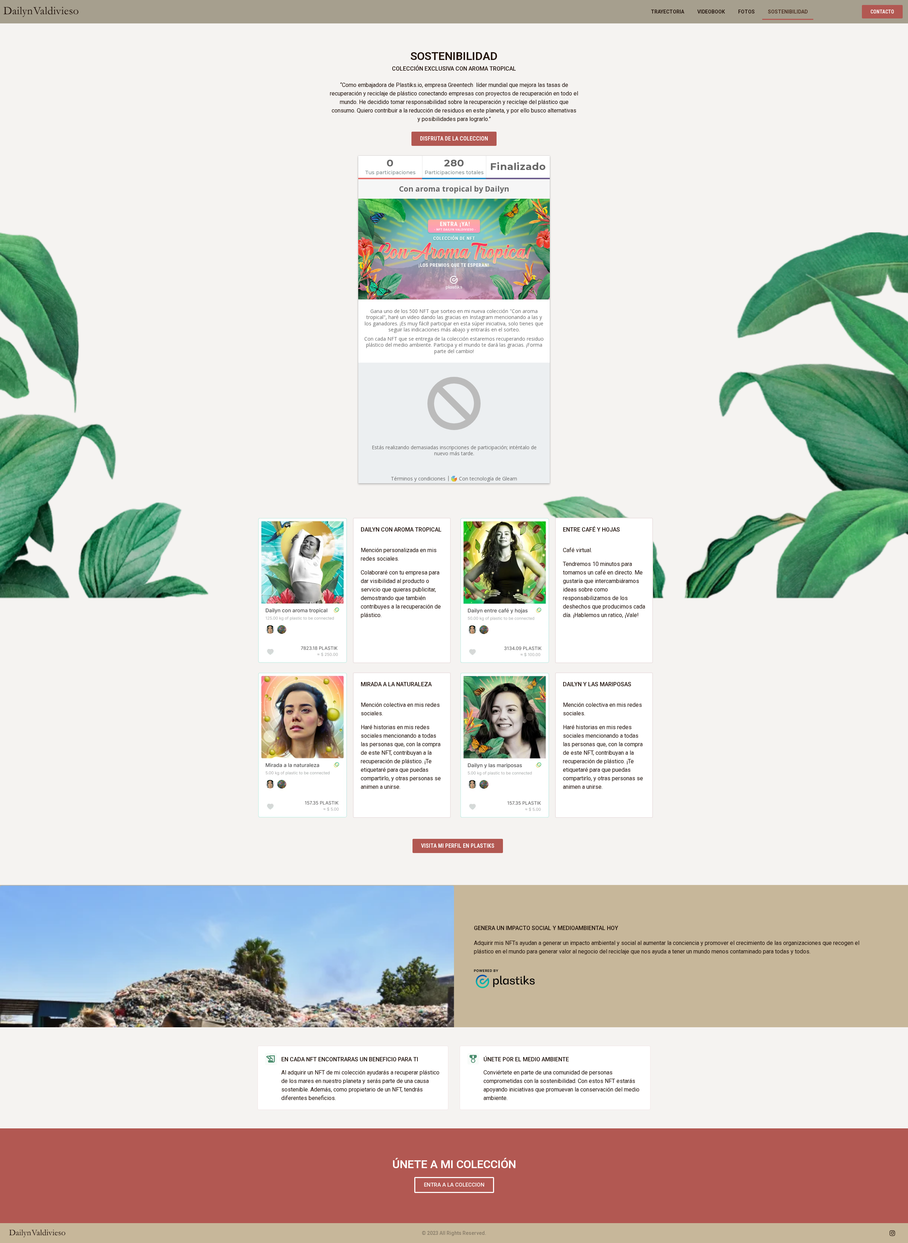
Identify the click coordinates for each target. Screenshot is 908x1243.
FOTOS (746, 12)
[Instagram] (892, 1233)
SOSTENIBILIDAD (788, 12)
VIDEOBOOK (711, 12)
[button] (882, 11)
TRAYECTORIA (667, 12)
